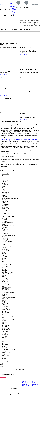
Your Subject (2, 364)
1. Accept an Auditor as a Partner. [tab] (6, 139)
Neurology (13, 7)
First (8, 173)
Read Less (5, 50)
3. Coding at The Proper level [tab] (21, 122)
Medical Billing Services (25, 381)
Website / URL (2, 363)
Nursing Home (14, 10)
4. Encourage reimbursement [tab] (29, 122)
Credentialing (24, 383)
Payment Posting (13, 14)
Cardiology (13, 6)
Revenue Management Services (13, 12)
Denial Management (25, 384)
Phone (1, 175)
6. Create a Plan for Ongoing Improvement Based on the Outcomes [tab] (12, 140)
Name (1, 172)
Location (1, 362)
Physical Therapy (13, 8)
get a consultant (3, 377)
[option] (21, 177)
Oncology (13, 5)
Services (11, 4)
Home (11, 3)
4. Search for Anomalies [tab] (30, 139)
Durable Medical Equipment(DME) (14, 9)
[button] (35, 4)
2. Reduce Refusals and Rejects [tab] (12, 122)
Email (1, 174)
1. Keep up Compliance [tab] (4, 122)
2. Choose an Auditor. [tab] (14, 139)
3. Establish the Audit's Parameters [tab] (22, 139)
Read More (1, 50)
